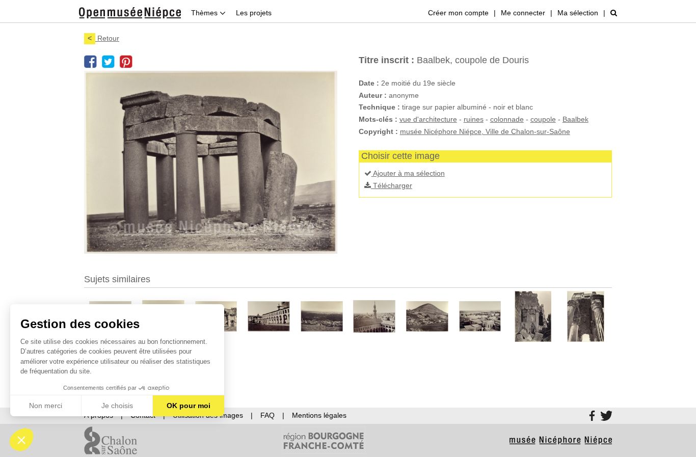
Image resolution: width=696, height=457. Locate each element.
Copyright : (378, 131)
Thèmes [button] (205, 13)
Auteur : (373, 95)
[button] (21, 439)
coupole (543, 119)
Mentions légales (319, 415)
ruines (474, 119)
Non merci (45, 405)
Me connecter (523, 13)
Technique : (379, 107)
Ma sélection (577, 13)
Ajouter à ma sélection (408, 173)
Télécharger (391, 185)
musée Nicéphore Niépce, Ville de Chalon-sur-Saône (485, 131)
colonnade (507, 119)
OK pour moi (188, 405)
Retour (103, 38)
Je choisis (117, 405)
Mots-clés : (378, 119)
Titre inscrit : (386, 60)
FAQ (267, 415)
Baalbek (575, 119)
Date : (369, 83)
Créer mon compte (458, 13)
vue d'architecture (428, 119)
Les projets (254, 13)
